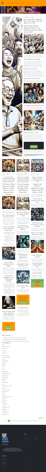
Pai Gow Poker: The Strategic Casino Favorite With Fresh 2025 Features (14, 337)
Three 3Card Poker (5, 346)
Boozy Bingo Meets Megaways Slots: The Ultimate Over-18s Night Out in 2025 (33, 21)
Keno (3, 369)
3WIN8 (3, 366)
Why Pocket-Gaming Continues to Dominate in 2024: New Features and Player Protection (23, 179)
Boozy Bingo (26, 56)
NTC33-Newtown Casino (7, 386)
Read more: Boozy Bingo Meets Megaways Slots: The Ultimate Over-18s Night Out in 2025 (33, 155)
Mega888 (4, 398)
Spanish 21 (4, 362)
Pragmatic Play (5, 382)
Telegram (24, 314)
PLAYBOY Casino (5, 411)
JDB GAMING (4, 348)
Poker (3, 344)
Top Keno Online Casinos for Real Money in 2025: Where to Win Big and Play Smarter (8, 179)
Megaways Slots (26, 17)
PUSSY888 (4, 409)
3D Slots (3, 380)
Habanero (4, 364)
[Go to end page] (40, 421)
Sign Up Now (33, 146)
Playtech (3, 402)
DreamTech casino (5, 407)
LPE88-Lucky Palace (6, 389)
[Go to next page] (37, 421)
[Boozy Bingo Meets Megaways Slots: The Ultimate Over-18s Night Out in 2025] (12, 86)
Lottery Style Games (6, 357)
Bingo (3, 384)
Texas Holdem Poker (6, 373)
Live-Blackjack (5, 371)
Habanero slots (37, 205)
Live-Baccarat (4, 352)
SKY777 (3, 393)
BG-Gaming (4, 412)
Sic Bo (3, 368)
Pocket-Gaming (5, 377)
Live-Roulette (4, 403)
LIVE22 (3, 353)
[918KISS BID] (2, 3)
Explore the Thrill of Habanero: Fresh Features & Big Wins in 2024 (37, 179)
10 (34, 420)
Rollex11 (3, 359)
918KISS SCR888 (5, 361)
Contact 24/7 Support (23, 302)
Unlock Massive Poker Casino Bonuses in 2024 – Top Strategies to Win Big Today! (16, 341)
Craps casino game (5, 355)
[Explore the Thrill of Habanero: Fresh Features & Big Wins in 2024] (37, 165)
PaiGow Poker (5, 375)
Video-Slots (4, 400)
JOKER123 (4, 378)
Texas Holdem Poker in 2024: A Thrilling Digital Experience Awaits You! (14, 339)
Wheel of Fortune (5, 414)
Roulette (3, 387)
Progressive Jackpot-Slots (7, 396)
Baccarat (3, 350)
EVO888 (3, 405)
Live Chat (26, 315)
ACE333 (3, 395)
